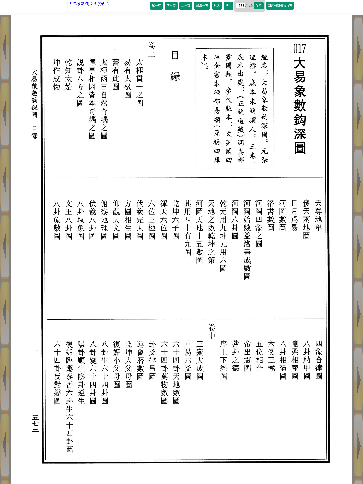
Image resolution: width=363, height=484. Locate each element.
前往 (259, 5)
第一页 (156, 5)
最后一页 (202, 5)
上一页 (185, 5)
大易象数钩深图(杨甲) (88, 3)
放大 (217, 5)
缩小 (229, 5)
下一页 (171, 5)
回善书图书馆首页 (280, 5)
